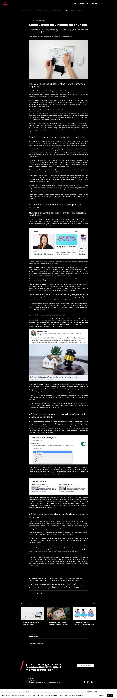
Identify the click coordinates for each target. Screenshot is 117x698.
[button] (94, 10)
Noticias (79, 10)
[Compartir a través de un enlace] (41, 593)
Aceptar (110, 695)
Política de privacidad (79, 695)
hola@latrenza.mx (32, 681)
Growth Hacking (56, 10)
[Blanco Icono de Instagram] (88, 682)
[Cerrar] (115, 695)
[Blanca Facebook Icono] (84, 682)
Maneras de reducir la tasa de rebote (31, 623)
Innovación (37, 10)
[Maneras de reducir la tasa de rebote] (32, 613)
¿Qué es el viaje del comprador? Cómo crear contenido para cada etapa (84, 623)
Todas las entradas (26, 10)
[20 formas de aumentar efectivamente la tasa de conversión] (58, 613)
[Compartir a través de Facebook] (30, 593)
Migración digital (69, 10)
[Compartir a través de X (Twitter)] (33, 593)
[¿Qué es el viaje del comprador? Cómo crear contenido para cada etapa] (84, 613)
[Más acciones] (87, 21)
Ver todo (93, 603)
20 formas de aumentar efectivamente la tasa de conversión (58, 623)
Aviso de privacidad (92, 691)
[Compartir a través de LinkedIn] (37, 593)
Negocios (46, 10)
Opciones (101, 695)
